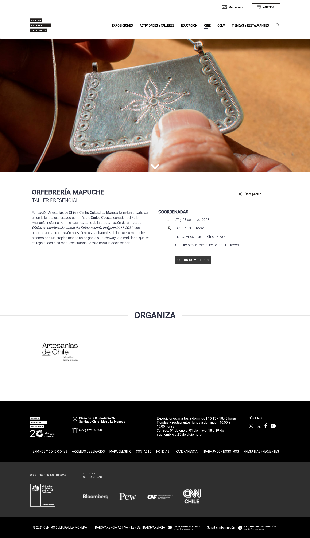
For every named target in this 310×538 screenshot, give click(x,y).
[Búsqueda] (278, 25)
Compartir (253, 194)
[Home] (40, 25)
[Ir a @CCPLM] (251, 426)
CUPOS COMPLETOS (193, 260)
